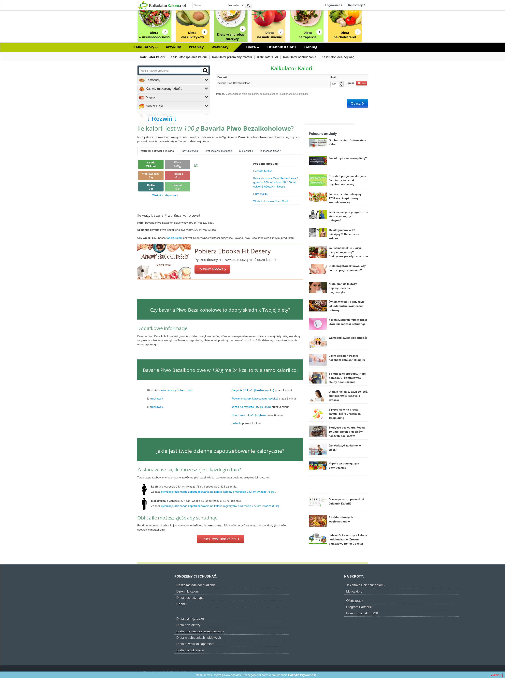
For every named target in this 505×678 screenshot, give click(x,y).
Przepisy (196, 47)
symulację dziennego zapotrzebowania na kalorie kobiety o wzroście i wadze (217, 491)
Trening (310, 47)
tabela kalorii (174, 237)
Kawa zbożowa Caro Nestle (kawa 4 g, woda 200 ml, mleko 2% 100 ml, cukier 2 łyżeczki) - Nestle (275, 182)
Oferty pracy (354, 600)
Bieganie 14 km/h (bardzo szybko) (253, 390)
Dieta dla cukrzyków (190, 650)
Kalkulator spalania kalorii (188, 57)
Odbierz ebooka (211, 269)
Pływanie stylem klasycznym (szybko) (255, 398)
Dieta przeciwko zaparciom (195, 644)
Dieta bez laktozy (188, 625)
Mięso (150, 97)
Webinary (219, 47)
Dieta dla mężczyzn (190, 618)
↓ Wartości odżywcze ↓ (164, 195)
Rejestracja (356, 5)
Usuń (363, 83)
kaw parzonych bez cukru (177, 390)
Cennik (181, 604)
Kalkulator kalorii (152, 57)
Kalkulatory (144, 47)
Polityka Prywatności (302, 675)
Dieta (251, 47)
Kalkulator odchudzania (299, 57)
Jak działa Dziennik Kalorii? (365, 585)
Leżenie (236, 423)
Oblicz (356, 103)
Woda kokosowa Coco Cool (270, 201)
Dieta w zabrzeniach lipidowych (198, 637)
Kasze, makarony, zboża (163, 89)
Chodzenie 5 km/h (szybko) (249, 415)
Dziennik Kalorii (281, 47)
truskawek (156, 398)
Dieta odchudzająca (190, 597)
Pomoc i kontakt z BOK (362, 613)
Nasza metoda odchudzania (196, 585)
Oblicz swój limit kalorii (219, 539)
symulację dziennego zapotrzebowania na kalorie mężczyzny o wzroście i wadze (220, 505)
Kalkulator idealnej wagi (338, 57)
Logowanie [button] (333, 5)
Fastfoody (152, 80)
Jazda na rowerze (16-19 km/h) (251, 406)
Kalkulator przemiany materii (232, 57)
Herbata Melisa (262, 171)
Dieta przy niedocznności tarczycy (200, 631)
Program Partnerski (359, 607)
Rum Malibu (260, 193)
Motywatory (354, 591)
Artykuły (173, 47)
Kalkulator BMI (267, 57)
